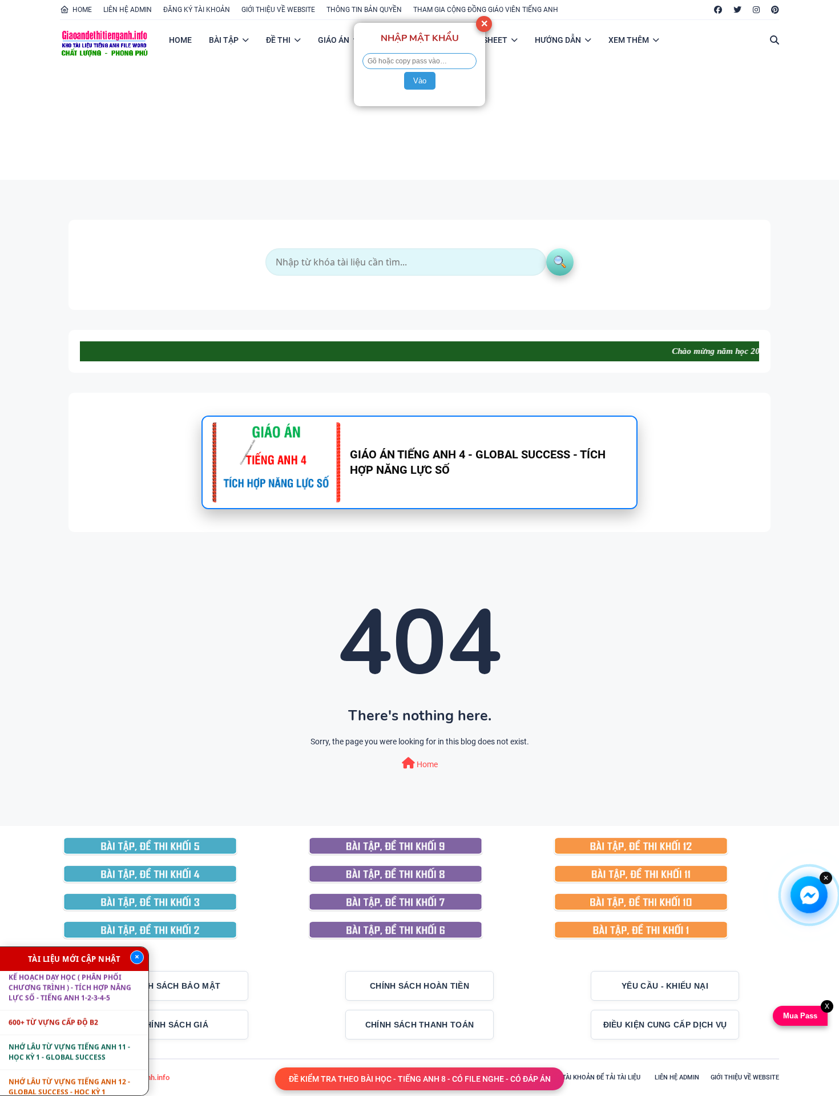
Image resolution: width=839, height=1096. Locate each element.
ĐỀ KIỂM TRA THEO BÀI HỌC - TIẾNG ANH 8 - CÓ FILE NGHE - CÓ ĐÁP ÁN (420, 1078)
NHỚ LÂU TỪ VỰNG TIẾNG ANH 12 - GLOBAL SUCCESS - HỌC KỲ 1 (69, 1071)
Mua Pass (801, 1016)
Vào (419, 80)
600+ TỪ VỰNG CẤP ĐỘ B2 (53, 1006)
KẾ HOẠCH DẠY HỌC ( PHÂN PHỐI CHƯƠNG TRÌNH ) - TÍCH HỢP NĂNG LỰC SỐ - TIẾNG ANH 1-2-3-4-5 (70, 971)
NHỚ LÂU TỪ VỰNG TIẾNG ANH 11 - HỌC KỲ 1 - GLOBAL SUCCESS (69, 1036)
